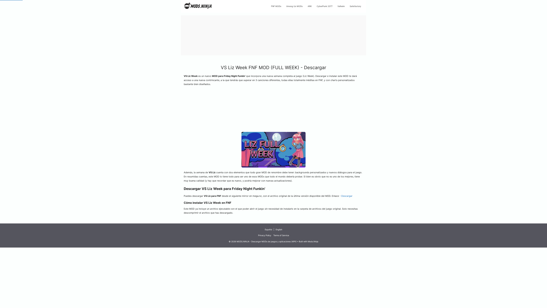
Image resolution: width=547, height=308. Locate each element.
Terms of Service (281, 235)
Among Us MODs (294, 6)
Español (268, 229)
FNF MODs (276, 6)
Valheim (341, 6)
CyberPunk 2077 (324, 6)
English (279, 229)
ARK (310, 6)
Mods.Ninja (313, 241)
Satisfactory (355, 6)
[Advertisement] (266, 35)
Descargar (346, 195)
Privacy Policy (264, 235)
